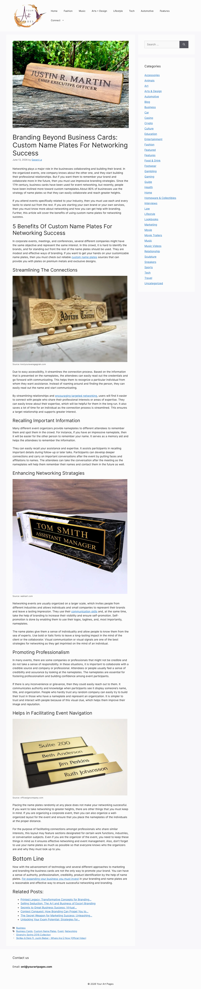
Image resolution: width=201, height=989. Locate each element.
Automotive (147, 10)
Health (148, 187)
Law (147, 208)
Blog (147, 101)
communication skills (84, 611)
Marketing (150, 224)
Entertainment (153, 139)
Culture (149, 128)
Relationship (152, 251)
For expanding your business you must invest (50, 878)
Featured (150, 149)
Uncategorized (153, 283)
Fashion (68, 10)
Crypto (148, 123)
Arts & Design (153, 91)
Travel (148, 278)
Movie (148, 230)
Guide (148, 182)
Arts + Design (99, 10)
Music (82, 10)
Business (21, 928)
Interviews (150, 203)
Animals (149, 80)
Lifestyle (118, 10)
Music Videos (152, 246)
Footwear (150, 166)
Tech (132, 10)
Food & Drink (152, 160)
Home (54, 10)
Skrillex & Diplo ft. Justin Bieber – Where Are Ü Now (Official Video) (51, 938)
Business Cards (24, 931)
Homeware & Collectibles (160, 198)
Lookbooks (151, 219)
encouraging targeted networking (76, 395)
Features (165, 10)
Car (146, 112)
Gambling (150, 171)
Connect (55, 20)
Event (61, 931)
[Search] (183, 44)
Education (150, 133)
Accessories (152, 75)
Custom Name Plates (45, 931)
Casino (148, 117)
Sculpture (150, 256)
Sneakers (150, 262)
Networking (71, 931)
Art (146, 85)
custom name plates (84, 257)
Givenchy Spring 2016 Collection (33, 934)
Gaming (149, 176)
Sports (148, 267)
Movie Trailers (153, 235)
